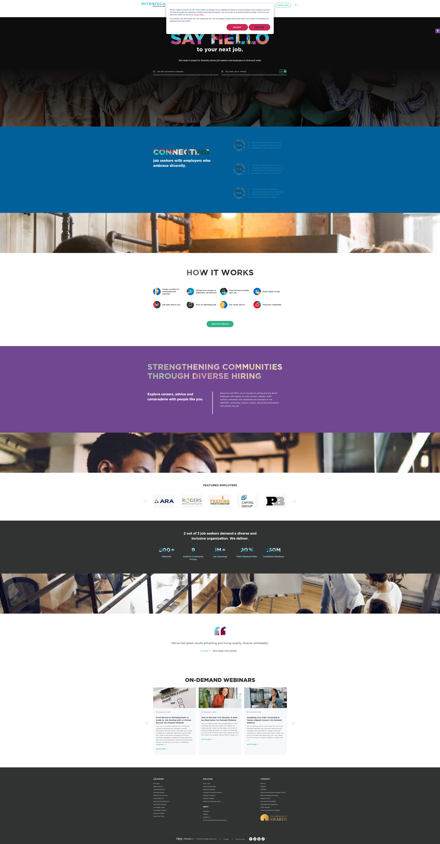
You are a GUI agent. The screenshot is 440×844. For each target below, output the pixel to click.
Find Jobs (156, 783)
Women (262, 783)
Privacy (226, 839)
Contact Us (206, 817)
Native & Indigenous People (269, 795)
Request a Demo (283, 5)
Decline (259, 27)
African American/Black (268, 801)
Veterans (263, 786)
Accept (237, 27)
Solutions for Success (160, 795)
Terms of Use (240, 839)
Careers (205, 814)
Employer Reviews (209, 789)
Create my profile (220, 324)
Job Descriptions (158, 792)
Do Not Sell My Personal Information (215, 820)
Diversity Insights (158, 813)
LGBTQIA (263, 789)
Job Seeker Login (159, 807)
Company (206, 811)
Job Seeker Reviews (159, 804)
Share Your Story (158, 816)
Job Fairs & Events (159, 789)
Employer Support (209, 795)
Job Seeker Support (159, 810)
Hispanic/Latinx (265, 798)
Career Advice (157, 786)
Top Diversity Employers (161, 801)
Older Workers (265, 807)
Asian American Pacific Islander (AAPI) (272, 792)
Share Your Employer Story (212, 801)
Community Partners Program (270, 810)
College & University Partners (212, 792)
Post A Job (206, 783)
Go (281, 71)
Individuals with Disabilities (269, 804)
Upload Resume (158, 798)
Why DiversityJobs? (209, 786)
